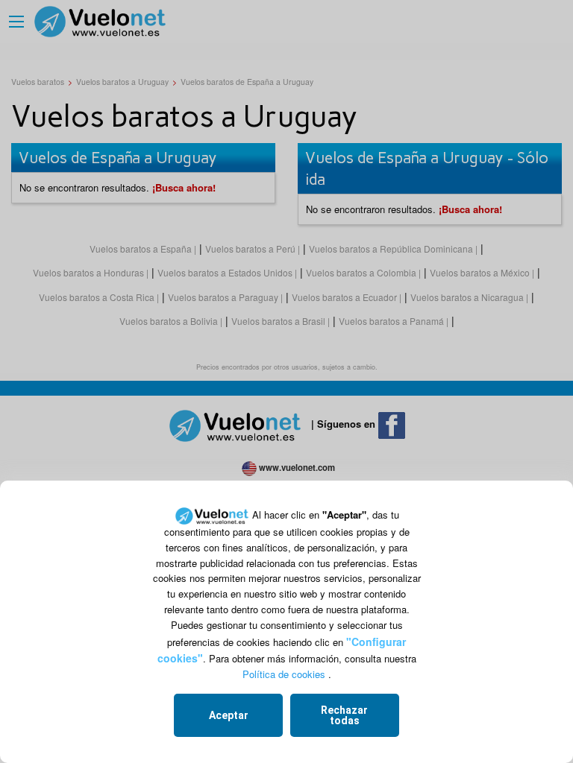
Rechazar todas (344, 715)
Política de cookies (283, 674)
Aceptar (228, 715)
